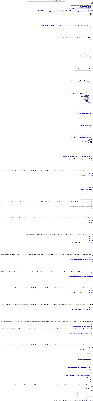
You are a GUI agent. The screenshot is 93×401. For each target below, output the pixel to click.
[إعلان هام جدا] (83, 47)
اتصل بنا (87, 101)
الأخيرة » (79, 349)
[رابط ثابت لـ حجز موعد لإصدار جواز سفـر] (85, 185)
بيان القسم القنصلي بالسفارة (84, 113)
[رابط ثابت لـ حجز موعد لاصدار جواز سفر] (87, 199)
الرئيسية (89, 13)
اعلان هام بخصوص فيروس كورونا (85, 7)
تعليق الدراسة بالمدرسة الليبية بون (85, 6)
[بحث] (92, 2)
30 (84, 349)
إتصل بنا (89, 139)
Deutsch (89, 142)
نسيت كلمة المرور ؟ (87, 398)
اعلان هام (91, 238)
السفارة (89, 14)
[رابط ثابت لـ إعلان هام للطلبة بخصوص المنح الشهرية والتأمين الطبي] (89, 365)
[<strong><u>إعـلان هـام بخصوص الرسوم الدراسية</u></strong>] (83, 66)
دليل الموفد (87, 97)
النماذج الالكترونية (85, 99)
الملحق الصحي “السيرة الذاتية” (83, 53)
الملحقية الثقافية (88, 57)
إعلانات (89, 102)
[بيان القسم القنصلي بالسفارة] (83, 111)
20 (83, 349)
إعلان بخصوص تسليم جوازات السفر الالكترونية (82, 242)
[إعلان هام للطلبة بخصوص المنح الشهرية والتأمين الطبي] (83, 90)
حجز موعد (87, 140)
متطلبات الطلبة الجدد (85, 98)
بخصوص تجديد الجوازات (86, 125)
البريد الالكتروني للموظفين (82, 55)
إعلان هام (91, 222)
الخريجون (87, 100)
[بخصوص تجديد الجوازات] (83, 123)
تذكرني (85, 396)
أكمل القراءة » (90, 173)
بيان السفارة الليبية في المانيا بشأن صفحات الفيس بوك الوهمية (80, 8)
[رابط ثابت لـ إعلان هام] (85, 232)
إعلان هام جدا (88, 49)
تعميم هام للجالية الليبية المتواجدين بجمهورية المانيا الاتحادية (80, 5)
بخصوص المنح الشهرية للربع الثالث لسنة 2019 (81, 80)
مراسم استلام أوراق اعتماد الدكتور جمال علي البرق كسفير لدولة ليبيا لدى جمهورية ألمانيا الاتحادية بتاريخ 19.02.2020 (66, 25)
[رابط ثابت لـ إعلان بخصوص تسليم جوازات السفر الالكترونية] (85, 252)
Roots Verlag (85, 400)
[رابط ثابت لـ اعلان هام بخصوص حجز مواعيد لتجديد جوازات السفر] (85, 168)
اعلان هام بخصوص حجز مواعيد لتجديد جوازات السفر (81, 158)
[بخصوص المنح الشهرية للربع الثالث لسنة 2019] (83, 78)
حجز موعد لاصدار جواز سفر (86, 141)
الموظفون (87, 54)
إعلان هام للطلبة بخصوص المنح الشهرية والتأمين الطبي (79, 93)
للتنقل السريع (90, 381)
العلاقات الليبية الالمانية (86, 388)
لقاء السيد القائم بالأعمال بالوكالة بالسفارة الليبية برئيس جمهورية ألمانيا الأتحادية (74, 37)
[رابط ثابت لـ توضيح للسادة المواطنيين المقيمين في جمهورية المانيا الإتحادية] (89, 373)
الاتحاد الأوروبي (91, 388)
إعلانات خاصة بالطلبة (85, 96)
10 (82, 349)
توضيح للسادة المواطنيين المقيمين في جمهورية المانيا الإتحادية (78, 375)
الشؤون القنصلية (88, 56)
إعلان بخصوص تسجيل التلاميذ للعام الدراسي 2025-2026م (75, 156)
